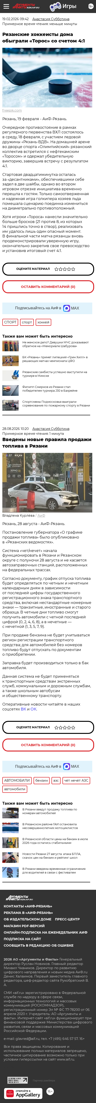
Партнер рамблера (44, 1080)
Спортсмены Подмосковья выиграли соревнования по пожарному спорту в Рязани (56, 403)
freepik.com (12, 110)
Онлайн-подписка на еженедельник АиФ (45, 932)
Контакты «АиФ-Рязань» (28, 906)
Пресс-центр (67, 919)
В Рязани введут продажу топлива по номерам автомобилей (49, 811)
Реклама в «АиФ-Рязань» (28, 913)
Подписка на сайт (22, 939)
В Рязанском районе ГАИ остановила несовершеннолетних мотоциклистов (50, 826)
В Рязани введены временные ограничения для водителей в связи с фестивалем (54, 870)
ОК (33, 709)
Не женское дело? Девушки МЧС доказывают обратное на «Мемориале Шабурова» (55, 344)
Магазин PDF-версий (24, 926)
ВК (23, 709)
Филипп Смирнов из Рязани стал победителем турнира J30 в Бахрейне (49, 388)
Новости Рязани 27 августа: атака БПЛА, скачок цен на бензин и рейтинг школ (51, 855)
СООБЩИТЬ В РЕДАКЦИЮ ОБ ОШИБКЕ (38, 945)
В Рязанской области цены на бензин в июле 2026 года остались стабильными (55, 841)
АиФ (41, 515)
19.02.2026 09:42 (15, 19)
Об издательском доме (27, 919)
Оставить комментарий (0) (48, 287)
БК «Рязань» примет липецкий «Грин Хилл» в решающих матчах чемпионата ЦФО (55, 359)
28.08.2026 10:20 (15, 429)
